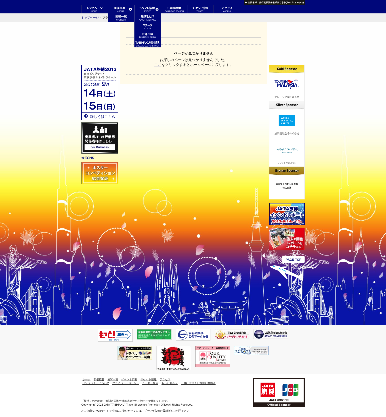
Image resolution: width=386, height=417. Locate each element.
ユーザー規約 (150, 383)
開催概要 (99, 379)
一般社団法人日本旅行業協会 (198, 383)
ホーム (86, 379)
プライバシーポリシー (125, 383)
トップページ (90, 17)
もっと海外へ (170, 383)
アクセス (165, 379)
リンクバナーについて (95, 383)
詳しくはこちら (102, 117)
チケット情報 (149, 379)
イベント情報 (129, 379)
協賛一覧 (112, 379)
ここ (158, 65)
